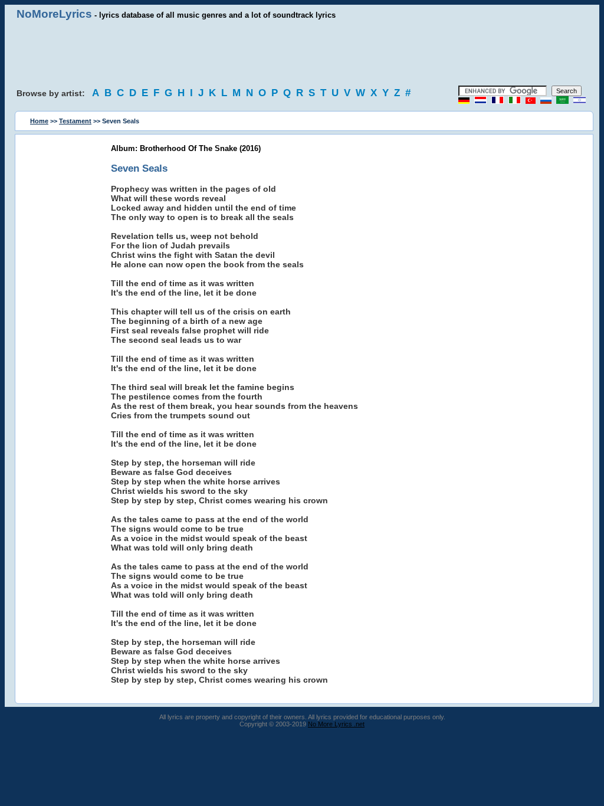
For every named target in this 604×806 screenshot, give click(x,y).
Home (39, 120)
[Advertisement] (302, 53)
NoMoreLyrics (54, 14)
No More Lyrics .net (336, 724)
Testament (75, 120)
